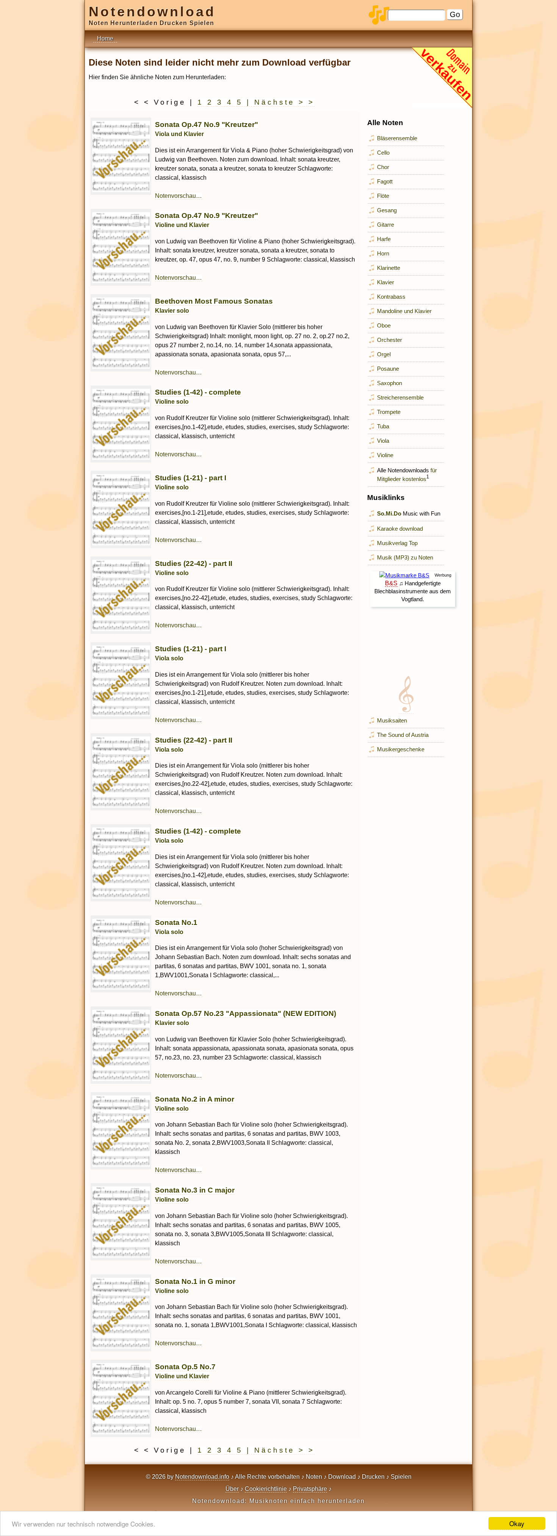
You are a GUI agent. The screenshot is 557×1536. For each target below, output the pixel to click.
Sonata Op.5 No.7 (185, 1371)
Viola (383, 440)
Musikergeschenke (400, 749)
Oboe (384, 325)
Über (232, 1489)
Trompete (389, 412)
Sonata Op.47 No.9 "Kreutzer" (206, 220)
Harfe (384, 239)
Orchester (389, 340)
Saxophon (389, 383)
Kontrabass (391, 296)
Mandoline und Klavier (404, 311)
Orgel (384, 354)
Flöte (383, 196)
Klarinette (388, 268)
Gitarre (385, 224)
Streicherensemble (400, 397)
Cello (383, 152)
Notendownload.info (202, 1476)
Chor (383, 167)
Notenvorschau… (178, 196)
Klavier (385, 282)
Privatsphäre (310, 1489)
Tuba (383, 426)
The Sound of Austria (403, 735)
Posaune (388, 368)
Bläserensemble (397, 138)
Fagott (385, 181)
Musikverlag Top (397, 543)
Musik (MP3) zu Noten (405, 557)
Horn (383, 253)
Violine (385, 455)
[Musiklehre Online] (406, 710)
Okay (516, 1523)
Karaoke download (400, 528)
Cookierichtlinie (266, 1489)
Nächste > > (284, 102)
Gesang (387, 210)
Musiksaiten (392, 720)
